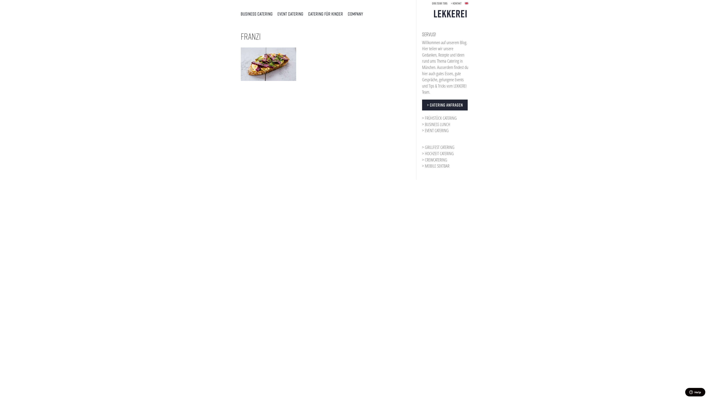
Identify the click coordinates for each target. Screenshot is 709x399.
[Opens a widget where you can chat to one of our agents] (695, 392)
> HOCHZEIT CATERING (438, 153)
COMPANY (355, 14)
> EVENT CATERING (435, 130)
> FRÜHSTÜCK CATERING (439, 118)
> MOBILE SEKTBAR (435, 166)
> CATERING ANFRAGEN (445, 105)
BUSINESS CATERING (257, 14)
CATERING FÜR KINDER (325, 14)
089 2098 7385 (440, 3)
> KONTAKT (456, 3)
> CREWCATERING (434, 160)
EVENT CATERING (290, 14)
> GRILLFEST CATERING (438, 147)
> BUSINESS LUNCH (436, 124)
